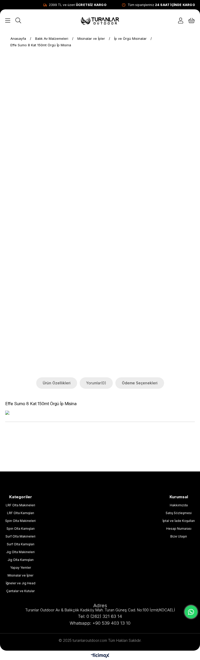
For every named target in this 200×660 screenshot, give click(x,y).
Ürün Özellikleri (57, 383)
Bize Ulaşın (178, 536)
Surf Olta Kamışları (20, 544)
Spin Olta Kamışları (21, 528)
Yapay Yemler (20, 568)
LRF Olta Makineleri (20, 505)
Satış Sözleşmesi (179, 513)
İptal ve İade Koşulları (178, 521)
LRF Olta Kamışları (20, 513)
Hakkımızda (179, 505)
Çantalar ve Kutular (20, 591)
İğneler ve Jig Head (20, 583)
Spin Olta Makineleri (20, 521)
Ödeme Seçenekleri (140, 383)
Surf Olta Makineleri (20, 536)
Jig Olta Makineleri (20, 552)
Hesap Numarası (178, 528)
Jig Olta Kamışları (21, 560)
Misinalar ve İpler (20, 575)
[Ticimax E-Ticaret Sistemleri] (100, 656)
